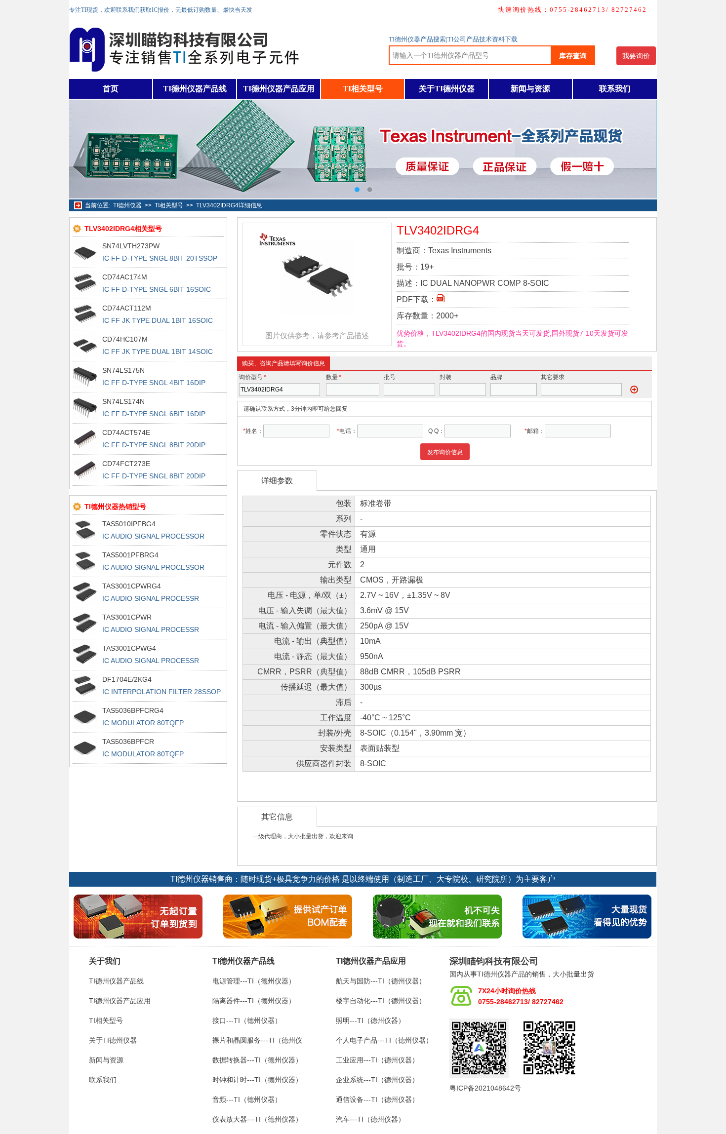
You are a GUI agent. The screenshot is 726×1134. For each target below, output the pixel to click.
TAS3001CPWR (127, 617)
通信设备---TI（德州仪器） (377, 1099)
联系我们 (615, 88)
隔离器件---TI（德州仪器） (253, 1001)
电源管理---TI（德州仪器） (253, 981)
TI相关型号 (363, 88)
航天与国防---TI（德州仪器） (381, 981)
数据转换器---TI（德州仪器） (257, 1060)
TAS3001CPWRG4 (131, 586)
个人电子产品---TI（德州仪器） (384, 1040)
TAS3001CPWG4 (129, 648)
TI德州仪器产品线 (195, 88)
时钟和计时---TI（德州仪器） (257, 1080)
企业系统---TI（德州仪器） (377, 1080)
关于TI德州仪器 (447, 88)
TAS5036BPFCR (128, 741)
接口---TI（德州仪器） (247, 1020)
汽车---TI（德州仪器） (370, 1119)
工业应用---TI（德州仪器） (377, 1060)
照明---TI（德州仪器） (370, 1020)
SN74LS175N (123, 370)
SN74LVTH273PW (131, 246)
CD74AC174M (124, 277)
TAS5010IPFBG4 (129, 524)
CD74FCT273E (126, 464)
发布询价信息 (445, 452)
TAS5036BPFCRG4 (132, 710)
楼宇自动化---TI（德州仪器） (381, 1001)
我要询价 (636, 56)
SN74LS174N (123, 401)
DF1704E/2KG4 (127, 679)
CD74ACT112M (126, 308)
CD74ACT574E (126, 432)
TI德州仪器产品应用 (279, 88)
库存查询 (573, 56)
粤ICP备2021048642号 (485, 1088)
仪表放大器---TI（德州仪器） (257, 1119)
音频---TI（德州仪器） (247, 1099)
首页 (111, 88)
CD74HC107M (125, 339)
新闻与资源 (530, 88)
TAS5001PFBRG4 (130, 555)
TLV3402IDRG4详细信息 (229, 205)
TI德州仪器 (127, 205)
